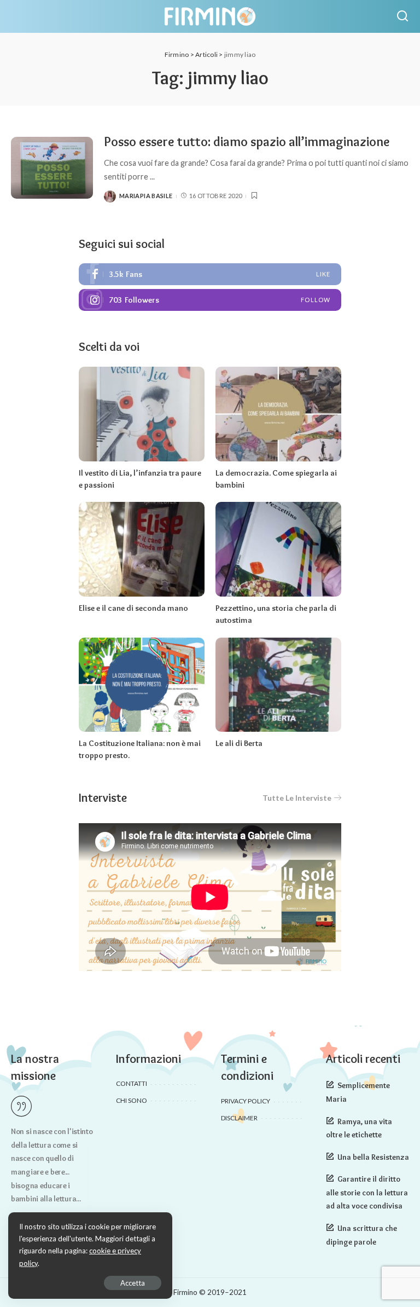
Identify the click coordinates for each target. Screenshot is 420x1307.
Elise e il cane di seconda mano (133, 608)
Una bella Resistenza (373, 1157)
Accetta (132, 1283)
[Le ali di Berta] (278, 685)
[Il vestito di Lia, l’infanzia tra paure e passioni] (142, 414)
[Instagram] (210, 300)
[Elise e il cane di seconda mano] (142, 549)
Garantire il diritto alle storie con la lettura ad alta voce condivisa (367, 1192)
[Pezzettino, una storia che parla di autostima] (278, 549)
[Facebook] (210, 274)
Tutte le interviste (296, 797)
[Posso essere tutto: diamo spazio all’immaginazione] (52, 168)
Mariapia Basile (145, 195)
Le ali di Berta (238, 743)
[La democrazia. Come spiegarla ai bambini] (278, 414)
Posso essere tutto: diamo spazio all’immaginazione (247, 141)
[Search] (402, 16)
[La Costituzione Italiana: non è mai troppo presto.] (142, 685)
